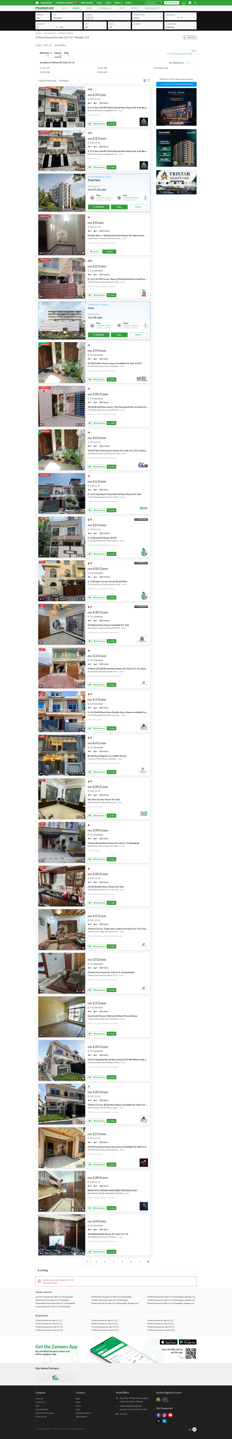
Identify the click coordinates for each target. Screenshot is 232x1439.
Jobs (37, 1406)
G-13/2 (45, 72)
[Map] (77, 125)
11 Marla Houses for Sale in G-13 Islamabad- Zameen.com (171, 1300)
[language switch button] (184, 2)
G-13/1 (45, 68)
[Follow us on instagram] (165, 1417)
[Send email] (90, 124)
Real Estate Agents (83, 1413)
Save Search (191, 37)
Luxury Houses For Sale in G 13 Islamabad (52, 1306)
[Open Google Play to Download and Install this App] (188, 1344)
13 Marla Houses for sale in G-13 (49, 1330)
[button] (43, 18)
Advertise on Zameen (44, 1413)
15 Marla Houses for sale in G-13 (160, 1330)
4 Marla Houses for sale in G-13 (48, 1320)
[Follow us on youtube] (171, 1417)
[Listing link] (94, 106)
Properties (46, 3)
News (78, 1402)
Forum (78, 1406)
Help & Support (41, 1409)
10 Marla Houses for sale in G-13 (49, 1327)
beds (87, 24)
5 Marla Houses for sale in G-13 (104, 1320)
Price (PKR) (41, 24)
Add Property (81, 1416)
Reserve (100, 207)
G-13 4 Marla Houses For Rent (179, 53)
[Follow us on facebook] (159, 1417)
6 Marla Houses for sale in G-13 (160, 1320)
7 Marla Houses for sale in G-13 (48, 1323)
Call (112, 123)
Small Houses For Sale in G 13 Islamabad (52, 1300)
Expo (78, 1409)
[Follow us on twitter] (159, 1423)
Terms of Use (41, 1416)
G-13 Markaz (161, 68)
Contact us (40, 1402)
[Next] (148, 1261)
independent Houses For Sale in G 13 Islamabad (55, 1303)
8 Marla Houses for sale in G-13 (104, 1323)
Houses (58, 54)
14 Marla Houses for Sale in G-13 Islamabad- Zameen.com (171, 1297)
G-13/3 (102, 68)
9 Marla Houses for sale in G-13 (160, 1323)
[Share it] (80, 125)
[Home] (37, 2)
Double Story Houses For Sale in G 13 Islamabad (111, 1297)
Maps (108, 3)
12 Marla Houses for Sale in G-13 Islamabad (109, 1300)
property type (139, 15)
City (54, 15)
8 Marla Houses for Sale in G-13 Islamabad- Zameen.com (170, 1303)
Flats (66, 54)
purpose (40, 15)
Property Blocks (66, 2)
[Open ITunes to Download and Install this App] (169, 1344)
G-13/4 (102, 72)
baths (111, 24)
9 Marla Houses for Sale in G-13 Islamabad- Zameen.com (114, 1303)
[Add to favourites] (83, 125)
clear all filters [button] (60, 45)
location (88, 15)
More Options (171, 24)
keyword (137, 24)
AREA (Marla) (170, 15)
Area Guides (87, 3)
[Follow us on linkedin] (165, 1423)
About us (39, 1398)
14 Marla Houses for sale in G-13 (105, 1330)
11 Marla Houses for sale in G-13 (105, 1327)
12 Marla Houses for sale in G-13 (160, 1327)
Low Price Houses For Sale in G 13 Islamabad (54, 1297)
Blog (99, 3)
